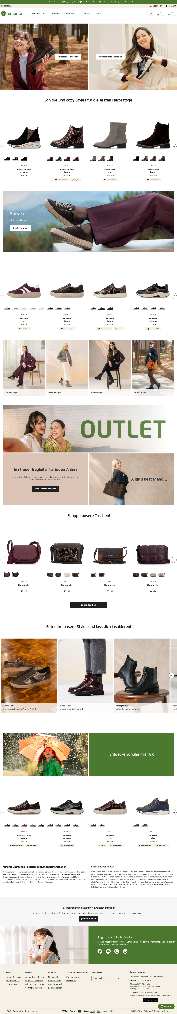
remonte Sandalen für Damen (160, 877)
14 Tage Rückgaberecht (71, 2)
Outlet (99, 13)
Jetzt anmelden (88, 918)
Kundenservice (6, 5)
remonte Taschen (163, 884)
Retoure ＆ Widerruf (34, 980)
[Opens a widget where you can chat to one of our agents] (166, 1007)
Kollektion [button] (85, 13)
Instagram (116, 951)
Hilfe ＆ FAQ (11, 984)
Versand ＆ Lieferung (34, 977)
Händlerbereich (127, 2)
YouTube (108, 951)
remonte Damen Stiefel (104, 879)
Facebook (99, 951)
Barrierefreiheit (55, 987)
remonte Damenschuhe (47, 872)
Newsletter (71, 980)
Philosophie (53, 977)
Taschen (56, 13)
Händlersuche (54, 980)
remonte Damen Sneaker (137, 877)
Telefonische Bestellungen (110, 2)
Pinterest (125, 951)
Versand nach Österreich (53, 2)
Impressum (31, 1011)
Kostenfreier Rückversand (90, 2)
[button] (151, 13)
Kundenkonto (72, 977)
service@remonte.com (148, 992)
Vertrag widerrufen (34, 987)
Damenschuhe (39, 13)
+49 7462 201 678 (144, 980)
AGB (9, 1011)
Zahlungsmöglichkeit (34, 984)
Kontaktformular (13, 977)
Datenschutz (18, 1011)
